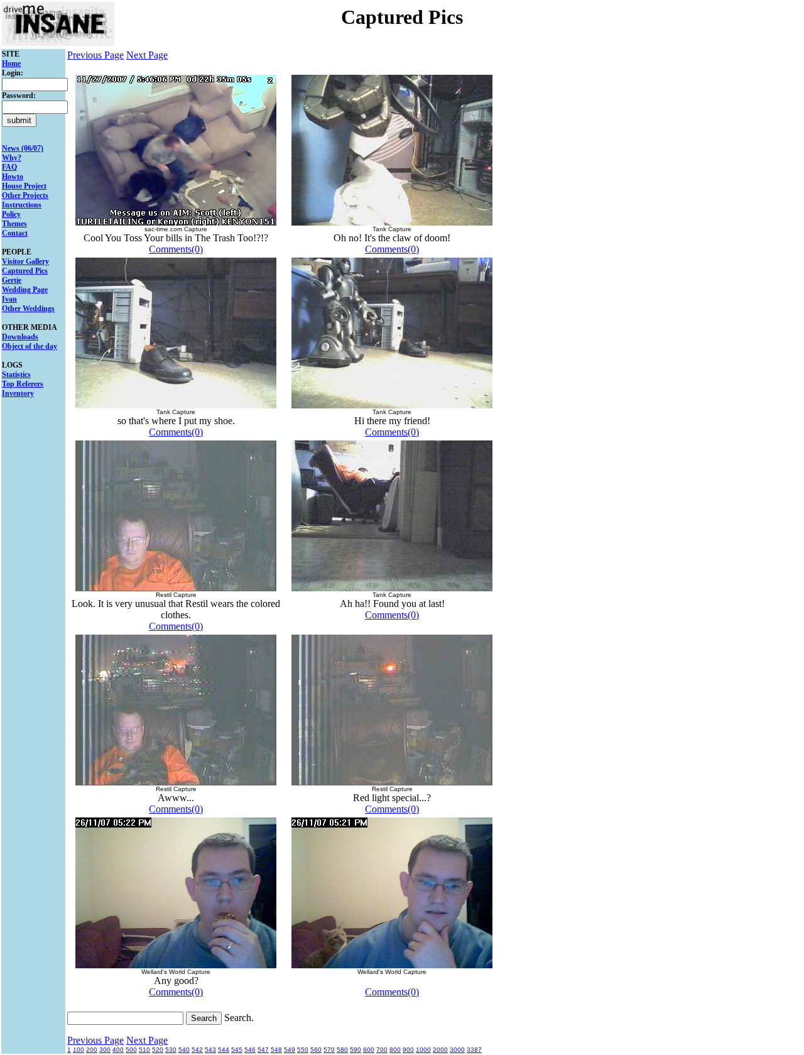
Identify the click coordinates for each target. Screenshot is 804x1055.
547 (263, 1049)
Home (11, 63)
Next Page (147, 55)
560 (316, 1049)
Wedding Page (25, 289)
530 (171, 1049)
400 (118, 1049)
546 (250, 1049)
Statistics (16, 374)
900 (408, 1049)
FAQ (9, 167)
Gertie (11, 280)
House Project (24, 186)
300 (105, 1049)
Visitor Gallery (25, 261)
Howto (12, 176)
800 (395, 1049)
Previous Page (95, 55)
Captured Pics (25, 270)
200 (91, 1049)
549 (289, 1049)
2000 (440, 1049)
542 (197, 1049)
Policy (11, 214)
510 (144, 1049)
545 (236, 1049)
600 (368, 1049)
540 (184, 1049)
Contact (15, 233)
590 (355, 1049)
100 (78, 1049)
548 (276, 1049)
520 (157, 1049)
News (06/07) (22, 148)
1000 (423, 1049)
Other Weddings (28, 308)
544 (223, 1049)
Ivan (9, 299)
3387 (474, 1049)
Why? (11, 157)
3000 (457, 1049)
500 (131, 1049)
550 (302, 1049)
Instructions (21, 204)
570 (329, 1049)
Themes (14, 223)
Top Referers (22, 384)
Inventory (18, 393)
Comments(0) (176, 249)
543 (210, 1049)
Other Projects (25, 195)
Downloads (20, 336)
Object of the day (29, 346)
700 (382, 1049)
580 (342, 1049)
